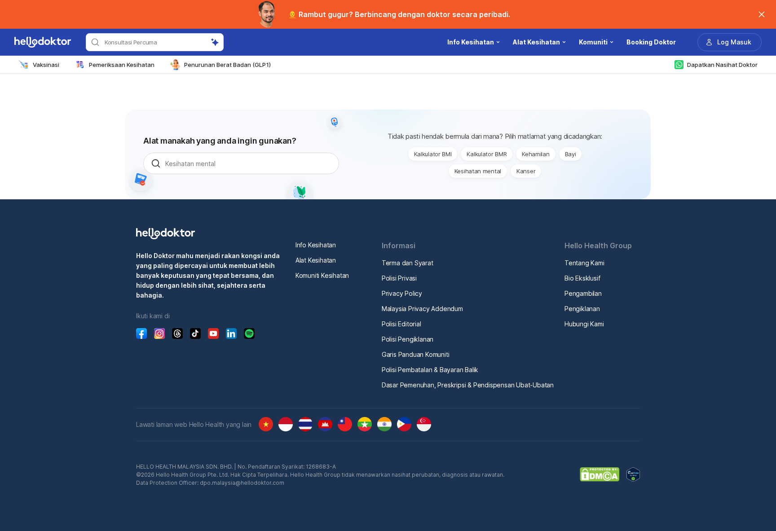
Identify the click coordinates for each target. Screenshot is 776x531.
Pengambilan (583, 293)
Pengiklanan (582, 308)
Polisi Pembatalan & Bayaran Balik (430, 369)
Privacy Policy (402, 293)
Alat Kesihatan (315, 260)
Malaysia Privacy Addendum (422, 308)
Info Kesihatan (315, 245)
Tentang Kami (584, 263)
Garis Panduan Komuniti (416, 354)
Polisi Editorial (401, 324)
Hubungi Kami (584, 324)
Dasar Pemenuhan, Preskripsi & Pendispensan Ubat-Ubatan (468, 385)
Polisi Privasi (399, 278)
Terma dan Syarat (407, 263)
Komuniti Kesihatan (322, 275)
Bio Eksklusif (582, 278)
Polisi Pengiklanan (407, 339)
